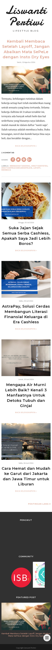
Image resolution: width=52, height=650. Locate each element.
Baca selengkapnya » (26, 146)
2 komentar (7, 153)
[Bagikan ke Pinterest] (24, 159)
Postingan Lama (38, 504)
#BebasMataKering (20, 166)
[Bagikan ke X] (18, 159)
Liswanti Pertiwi (30, 648)
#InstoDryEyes (39, 166)
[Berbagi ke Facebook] (13, 159)
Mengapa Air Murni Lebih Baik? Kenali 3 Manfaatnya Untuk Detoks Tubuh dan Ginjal (26, 395)
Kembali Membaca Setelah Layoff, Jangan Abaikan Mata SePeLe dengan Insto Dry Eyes (26, 634)
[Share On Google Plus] (29, 159)
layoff (37, 168)
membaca (6, 170)
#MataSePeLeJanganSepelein (16, 168)
